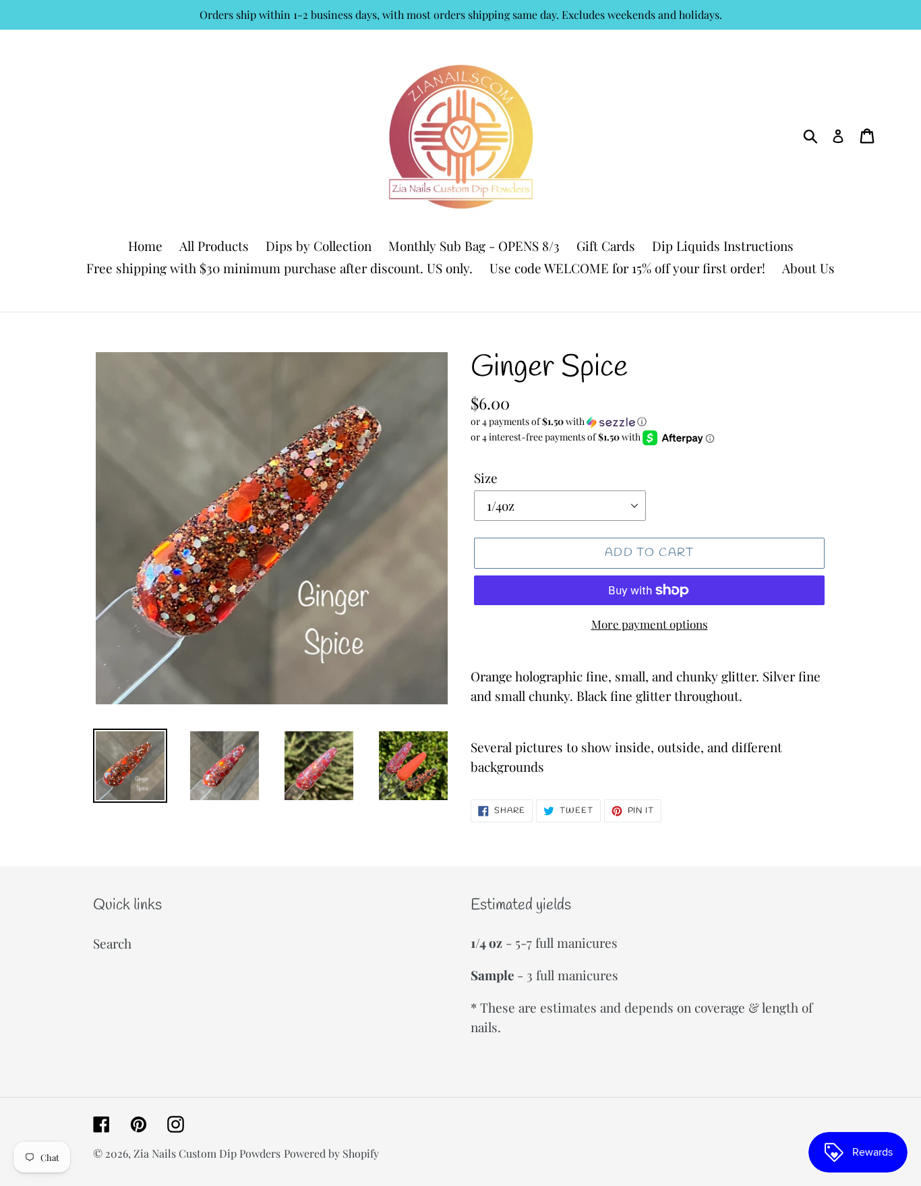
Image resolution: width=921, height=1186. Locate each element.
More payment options (649, 624)
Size (486, 477)
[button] (649, 421)
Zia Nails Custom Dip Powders (206, 1153)
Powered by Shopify (331, 1153)
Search (112, 943)
